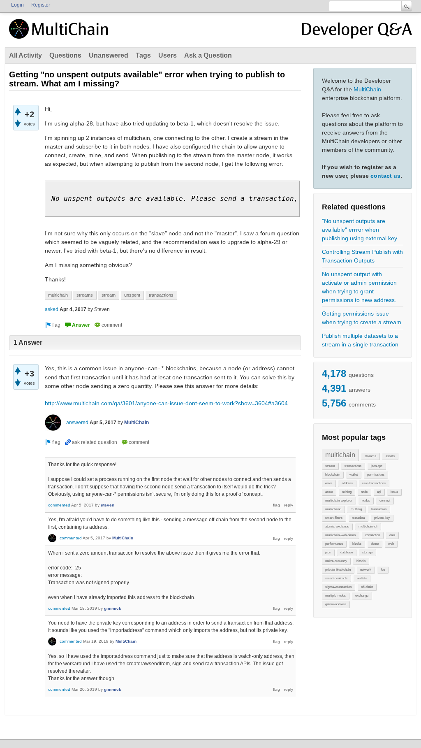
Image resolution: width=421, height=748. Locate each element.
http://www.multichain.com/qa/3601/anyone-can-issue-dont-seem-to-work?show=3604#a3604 (166, 403)
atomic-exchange (337, 526)
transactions (353, 466)
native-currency (336, 561)
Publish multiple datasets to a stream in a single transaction (360, 340)
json (328, 552)
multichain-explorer (338, 500)
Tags (143, 55)
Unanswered (108, 55)
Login (17, 5)
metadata (358, 518)
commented (59, 505)
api (379, 492)
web (391, 544)
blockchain (332, 474)
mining (347, 492)
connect (384, 500)
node (364, 492)
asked (51, 309)
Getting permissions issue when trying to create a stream (361, 317)
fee (383, 569)
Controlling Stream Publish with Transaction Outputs (362, 256)
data (392, 535)
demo (375, 544)
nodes (366, 500)
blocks (356, 544)
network (365, 569)
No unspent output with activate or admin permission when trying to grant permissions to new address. (359, 287)
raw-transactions (374, 483)
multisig (356, 509)
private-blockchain (338, 569)
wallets (362, 578)
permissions (375, 474)
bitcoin (360, 561)
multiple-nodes (335, 595)
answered (77, 422)
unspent (132, 295)
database (346, 552)
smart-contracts (336, 578)
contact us (385, 175)
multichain (340, 454)
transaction (378, 509)
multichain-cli (368, 526)
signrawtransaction (338, 587)
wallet (353, 474)
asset (329, 492)
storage (367, 552)
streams (370, 456)
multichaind (333, 509)
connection (372, 535)
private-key (382, 518)
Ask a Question (208, 55)
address (347, 483)
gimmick (112, 608)
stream (330, 466)
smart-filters (333, 518)
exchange (361, 595)
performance (334, 544)
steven (107, 505)
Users (167, 55)
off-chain (367, 587)
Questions (65, 55)
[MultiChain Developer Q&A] (357, 32)
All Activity (25, 55)
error (328, 483)
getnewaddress (335, 604)
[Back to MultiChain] (60, 33)
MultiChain (367, 89)
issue (394, 492)
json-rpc (376, 466)
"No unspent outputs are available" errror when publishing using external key (359, 230)
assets (390, 456)
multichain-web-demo (340, 535)
